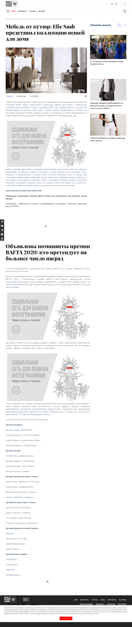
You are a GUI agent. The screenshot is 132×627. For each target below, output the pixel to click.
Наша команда (86, 604)
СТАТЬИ (32, 11)
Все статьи (119, 25)
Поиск (123, 600)
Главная (8, 19)
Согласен (66, 618)
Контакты (112, 600)
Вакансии (111, 604)
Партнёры (122, 604)
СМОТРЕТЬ (22, 11)
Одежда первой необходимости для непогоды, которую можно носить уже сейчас (106, 105)
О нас (102, 600)
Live (75, 600)
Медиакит (100, 604)
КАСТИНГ (41, 11)
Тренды (20, 19)
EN (116, 4)
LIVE (13, 11)
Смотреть (84, 600)
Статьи (14, 19)
